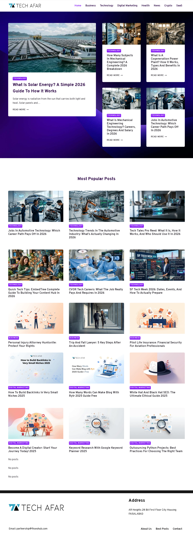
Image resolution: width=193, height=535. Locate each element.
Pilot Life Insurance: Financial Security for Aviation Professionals (156, 344)
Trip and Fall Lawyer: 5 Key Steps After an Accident (95, 344)
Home (77, 5)
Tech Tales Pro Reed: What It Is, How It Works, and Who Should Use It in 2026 (155, 232)
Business (90, 5)
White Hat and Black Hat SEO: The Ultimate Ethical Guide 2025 (152, 394)
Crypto (168, 5)
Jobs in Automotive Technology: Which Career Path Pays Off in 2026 (164, 125)
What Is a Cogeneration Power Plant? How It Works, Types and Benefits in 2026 (165, 62)
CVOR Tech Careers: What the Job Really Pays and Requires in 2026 (96, 291)
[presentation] (52, 47)
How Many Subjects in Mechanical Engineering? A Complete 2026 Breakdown (120, 62)
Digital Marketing (127, 5)
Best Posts (162, 529)
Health (145, 5)
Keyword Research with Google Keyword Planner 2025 (96, 449)
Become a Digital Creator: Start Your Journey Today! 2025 (32, 449)
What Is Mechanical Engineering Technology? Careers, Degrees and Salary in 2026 (121, 127)
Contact (177, 529)
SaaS (179, 5)
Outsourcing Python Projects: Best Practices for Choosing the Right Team (156, 449)
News (157, 5)
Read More (20, 109)
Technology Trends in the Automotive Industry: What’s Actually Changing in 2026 (94, 234)
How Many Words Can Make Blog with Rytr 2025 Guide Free (94, 394)
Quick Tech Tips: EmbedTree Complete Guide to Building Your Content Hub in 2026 (34, 293)
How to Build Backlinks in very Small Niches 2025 (33, 394)
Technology (106, 5)
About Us (146, 529)
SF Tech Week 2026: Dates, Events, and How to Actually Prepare (156, 291)
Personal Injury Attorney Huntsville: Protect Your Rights (32, 344)
